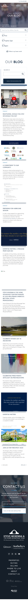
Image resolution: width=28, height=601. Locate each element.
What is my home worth (15, 51)
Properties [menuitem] (14, 560)
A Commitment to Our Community (11, 166)
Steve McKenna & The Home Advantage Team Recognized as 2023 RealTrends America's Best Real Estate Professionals (13, 296)
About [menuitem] (14, 571)
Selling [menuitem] (14, 566)
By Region (5, 46)
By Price (4, 36)
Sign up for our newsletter (14, 81)
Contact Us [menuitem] (14, 574)
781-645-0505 (23, 1)
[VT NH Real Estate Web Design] (14, 591)
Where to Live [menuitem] (14, 568)
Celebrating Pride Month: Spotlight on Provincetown (13, 377)
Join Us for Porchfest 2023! (13, 448)
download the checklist (10, 218)
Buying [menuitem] (14, 563)
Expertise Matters (9, 414)
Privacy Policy (14, 586)
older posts (23, 465)
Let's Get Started (8, 504)
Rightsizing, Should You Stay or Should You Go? (13, 115)
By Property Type (7, 41)
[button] (25, 30)
